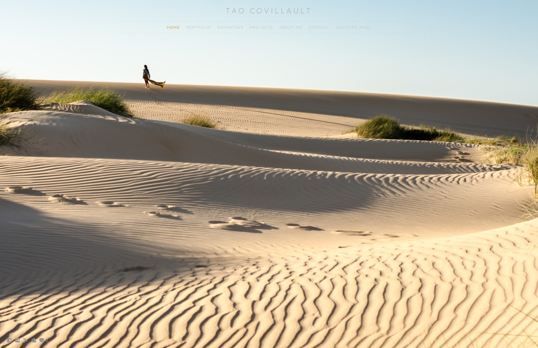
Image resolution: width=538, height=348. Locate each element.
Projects (261, 27)
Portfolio (198, 27)
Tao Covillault (269, 10)
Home (173, 27)
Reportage (230, 27)
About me (291, 27)
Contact (319, 27)
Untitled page (353, 27)
